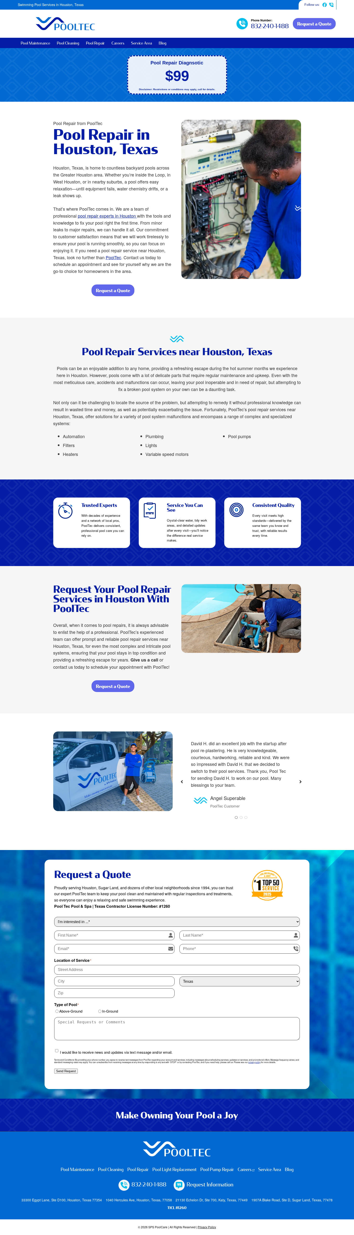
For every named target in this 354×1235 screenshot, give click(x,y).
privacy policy (254, 1062)
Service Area (141, 43)
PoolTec (113, 257)
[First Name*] (171, 935)
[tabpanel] (241, 774)
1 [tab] (236, 817)
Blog (162, 43)
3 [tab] (245, 817)
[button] (182, 779)
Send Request (66, 1071)
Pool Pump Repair (217, 1169)
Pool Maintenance (35, 43)
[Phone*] (296, 948)
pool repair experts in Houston (107, 216)
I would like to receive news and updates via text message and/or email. (116, 1052)
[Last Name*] (296, 935)
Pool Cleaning (68, 43)
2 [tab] (241, 817)
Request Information (210, 1184)
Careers (117, 43)
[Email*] (171, 948)
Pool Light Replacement (174, 1169)
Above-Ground (70, 1011)
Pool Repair (95, 43)
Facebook (325, 5)
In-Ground (110, 1011)
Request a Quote (314, 23)
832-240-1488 (331, 5)
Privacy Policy (207, 1227)
